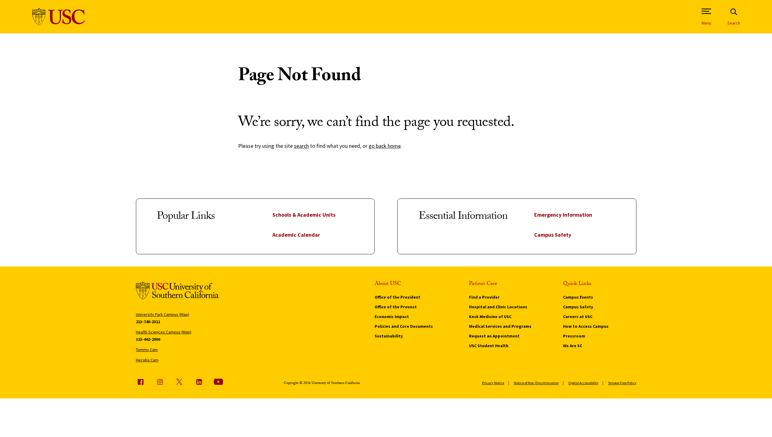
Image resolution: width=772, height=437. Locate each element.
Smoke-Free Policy (622, 383)
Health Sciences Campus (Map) (163, 332)
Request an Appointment (494, 336)
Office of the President (397, 297)
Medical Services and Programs (500, 326)
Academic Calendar (296, 234)
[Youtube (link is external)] (218, 381)
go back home (385, 145)
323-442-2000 (148, 339)
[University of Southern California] (58, 16)
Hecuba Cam (147, 360)
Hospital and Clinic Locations (498, 307)
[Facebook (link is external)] (140, 381)
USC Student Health (488, 345)
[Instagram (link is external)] (159, 381)
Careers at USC (577, 316)
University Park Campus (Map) (162, 314)
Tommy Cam (147, 349)
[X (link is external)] (179, 381)
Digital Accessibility (583, 383)
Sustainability (389, 336)
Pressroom (574, 336)
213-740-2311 (148, 321)
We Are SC (572, 345)
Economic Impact (392, 316)
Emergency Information (563, 214)
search (301, 145)
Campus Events (578, 297)
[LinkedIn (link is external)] (199, 381)
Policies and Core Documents (404, 326)
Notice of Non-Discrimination (536, 383)
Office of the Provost (396, 307)
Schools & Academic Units (303, 214)
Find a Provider (484, 297)
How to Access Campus (585, 326)
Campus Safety (552, 234)
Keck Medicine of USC (490, 316)
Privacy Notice (493, 383)
